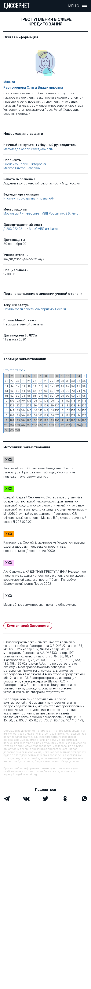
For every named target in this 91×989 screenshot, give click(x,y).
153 (73, 410)
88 (46, 395)
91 (62, 395)
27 (40, 380)
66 (34, 390)
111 (62, 400)
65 (29, 390)
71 (62, 390)
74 (78, 390)
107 (40, 400)
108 (46, 400)
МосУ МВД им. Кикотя (44, 228)
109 (51, 400)
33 (73, 380)
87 (40, 395)
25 (28, 380)
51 (62, 385)
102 (12, 400)
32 (67, 380)
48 (46, 385)
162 (12, 415)
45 (29, 385)
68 (46, 390)
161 (6, 415)
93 (73, 395)
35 (84, 380)
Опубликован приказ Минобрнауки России (34, 309)
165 (29, 415)
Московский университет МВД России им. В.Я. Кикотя (42, 213)
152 (67, 410)
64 (23, 390)
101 (6, 400)
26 (34, 380)
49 (51, 385)
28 (45, 380)
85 (29, 395)
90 (57, 395)
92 (67, 395)
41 (6, 385)
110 (57, 400)
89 (51, 395)
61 (6, 390)
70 (57, 390)
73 (73, 390)
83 (17, 395)
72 (67, 390)
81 (6, 395)
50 (57, 385)
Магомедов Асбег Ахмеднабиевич (28, 149)
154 (78, 410)
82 (12, 395)
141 (6, 410)
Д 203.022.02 (13, 228)
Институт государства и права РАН (28, 198)
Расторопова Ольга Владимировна (33, 87)
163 (17, 415)
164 (23, 415)
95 (84, 395)
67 (40, 390)
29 (51, 380)
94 (78, 395)
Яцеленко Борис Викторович (24, 164)
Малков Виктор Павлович (21, 168)
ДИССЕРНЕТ (16, 6)
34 (78, 380)
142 (12, 410)
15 (84, 376)
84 (23, 395)
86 (34, 395)
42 (12, 385)
